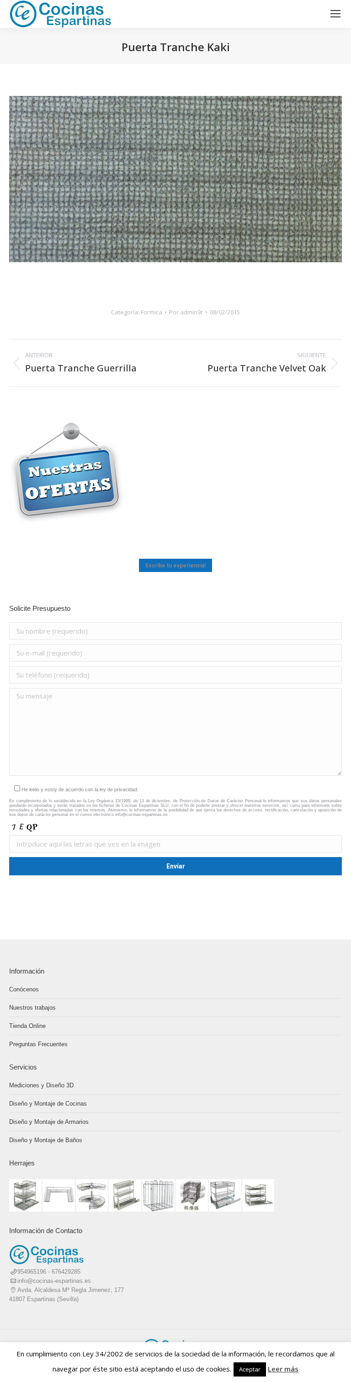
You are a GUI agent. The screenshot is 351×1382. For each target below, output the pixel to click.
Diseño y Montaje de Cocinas (48, 1103)
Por (186, 312)
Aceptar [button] (250, 1369)
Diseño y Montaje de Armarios (49, 1121)
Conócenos (24, 989)
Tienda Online (27, 1025)
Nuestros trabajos (32, 1007)
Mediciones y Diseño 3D (41, 1085)
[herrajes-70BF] (59, 1196)
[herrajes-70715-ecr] (125, 1196)
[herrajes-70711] (225, 1196)
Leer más (283, 1368)
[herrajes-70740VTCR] (259, 1196)
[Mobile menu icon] (335, 13)
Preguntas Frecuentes (38, 1044)
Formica (151, 312)
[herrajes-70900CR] (192, 1196)
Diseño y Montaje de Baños (45, 1140)
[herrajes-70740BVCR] (26, 1196)
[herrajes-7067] (159, 1196)
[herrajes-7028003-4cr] (92, 1196)
